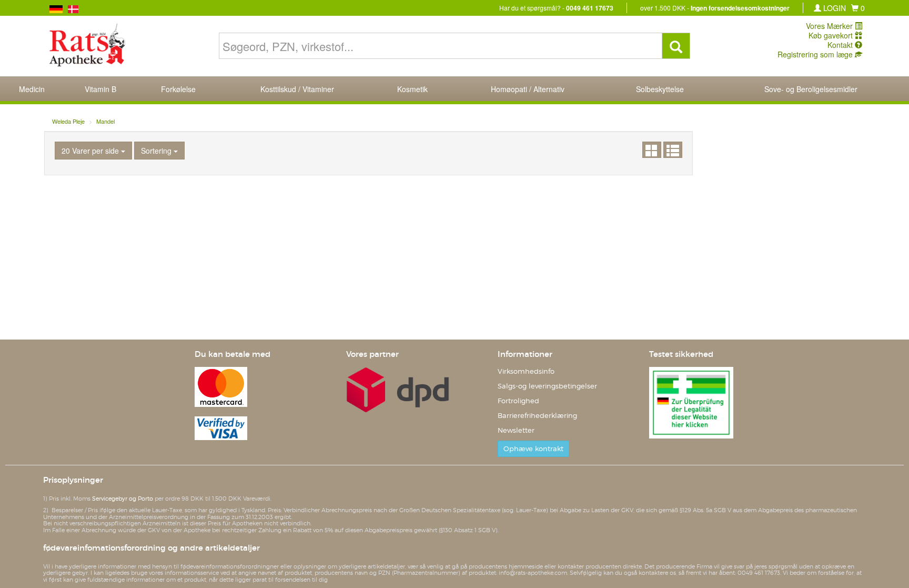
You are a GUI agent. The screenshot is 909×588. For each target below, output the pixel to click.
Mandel (105, 121)
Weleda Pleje (68, 121)
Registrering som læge (816, 54)
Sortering (157, 150)
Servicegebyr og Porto (122, 498)
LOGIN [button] (833, 8)
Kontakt (841, 44)
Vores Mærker (830, 26)
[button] (858, 8)
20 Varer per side (91, 150)
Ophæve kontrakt (533, 449)
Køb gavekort (832, 35)
